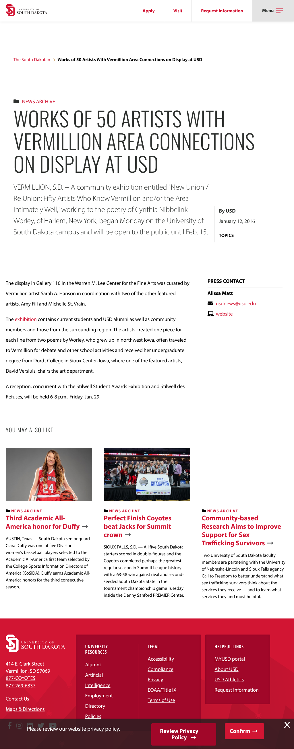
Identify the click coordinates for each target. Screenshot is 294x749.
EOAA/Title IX (162, 689)
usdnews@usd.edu (236, 303)
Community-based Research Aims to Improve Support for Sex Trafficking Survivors (241, 530)
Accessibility (161, 658)
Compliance (160, 669)
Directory (95, 706)
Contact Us (17, 698)
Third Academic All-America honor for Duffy (43, 522)
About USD (226, 669)
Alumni (92, 664)
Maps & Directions (25, 709)
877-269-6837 (20, 685)
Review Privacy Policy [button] (179, 734)
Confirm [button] (240, 731)
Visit (177, 11)
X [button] (287, 724)
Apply (149, 11)
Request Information (222, 11)
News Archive (38, 101)
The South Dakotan (31, 60)
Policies (93, 716)
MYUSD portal (229, 658)
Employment (99, 695)
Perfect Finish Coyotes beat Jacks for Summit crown (137, 526)
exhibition (26, 319)
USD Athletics (229, 679)
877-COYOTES (20, 678)
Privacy (155, 679)
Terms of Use (161, 700)
